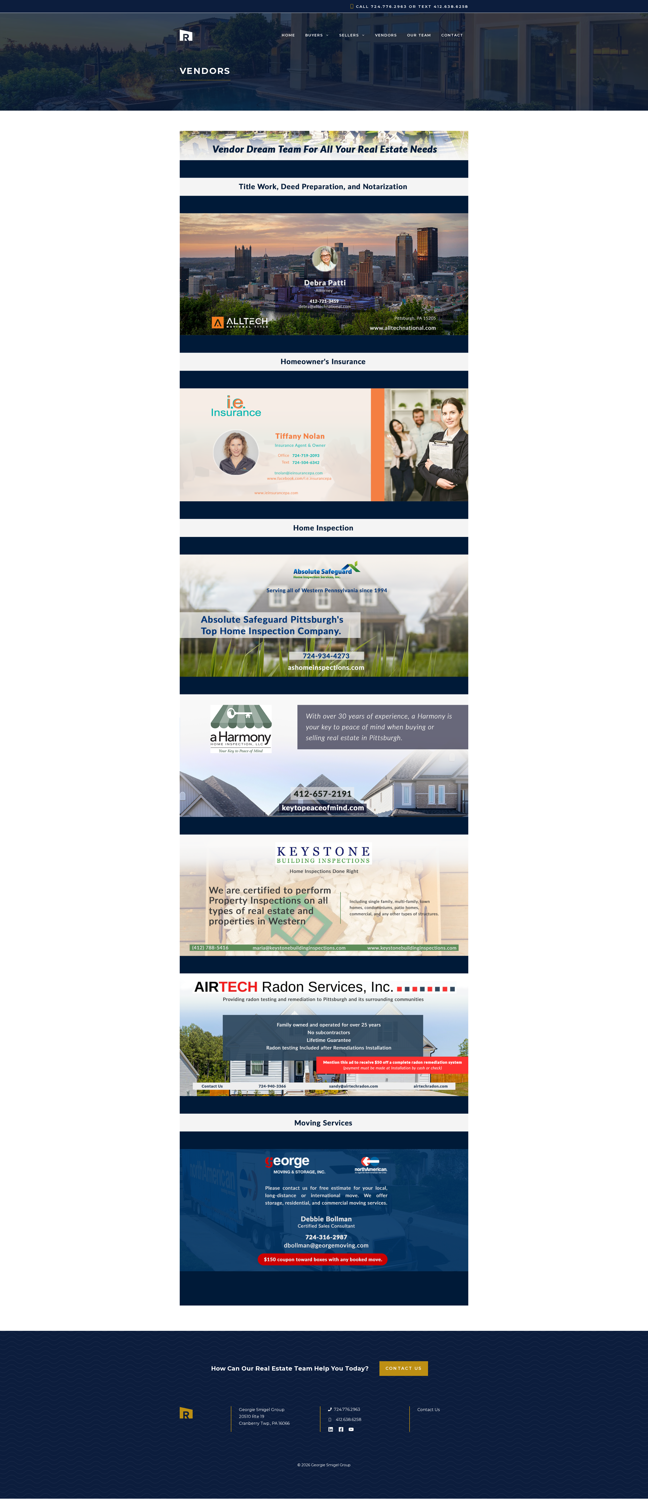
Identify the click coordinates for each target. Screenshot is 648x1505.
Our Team (419, 35)
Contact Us (404, 1368)
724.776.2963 (347, 1409)
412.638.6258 (348, 1419)
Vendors (386, 35)
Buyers (314, 35)
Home (288, 35)
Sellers (349, 35)
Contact (452, 35)
